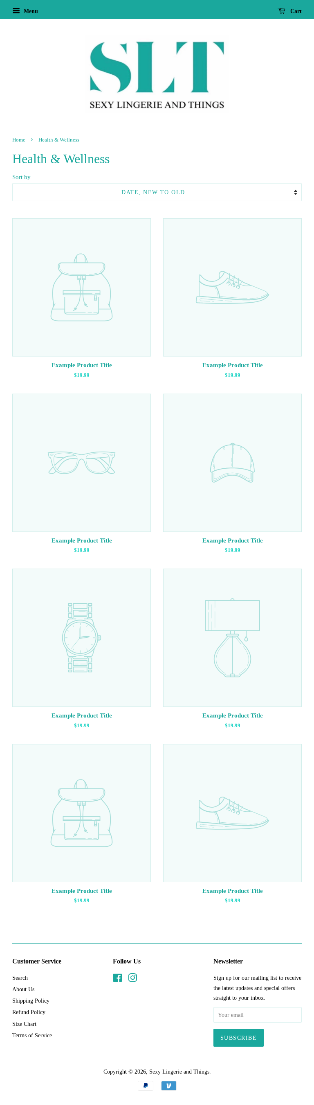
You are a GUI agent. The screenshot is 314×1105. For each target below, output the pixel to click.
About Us (23, 989)
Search (20, 977)
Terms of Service (32, 1035)
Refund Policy (28, 1012)
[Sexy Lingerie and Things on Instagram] (132, 979)
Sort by (21, 176)
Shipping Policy (30, 1000)
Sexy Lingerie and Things (179, 1071)
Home (18, 140)
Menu (30, 11)
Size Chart (24, 1024)
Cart (295, 11)
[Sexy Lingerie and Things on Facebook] (117, 979)
